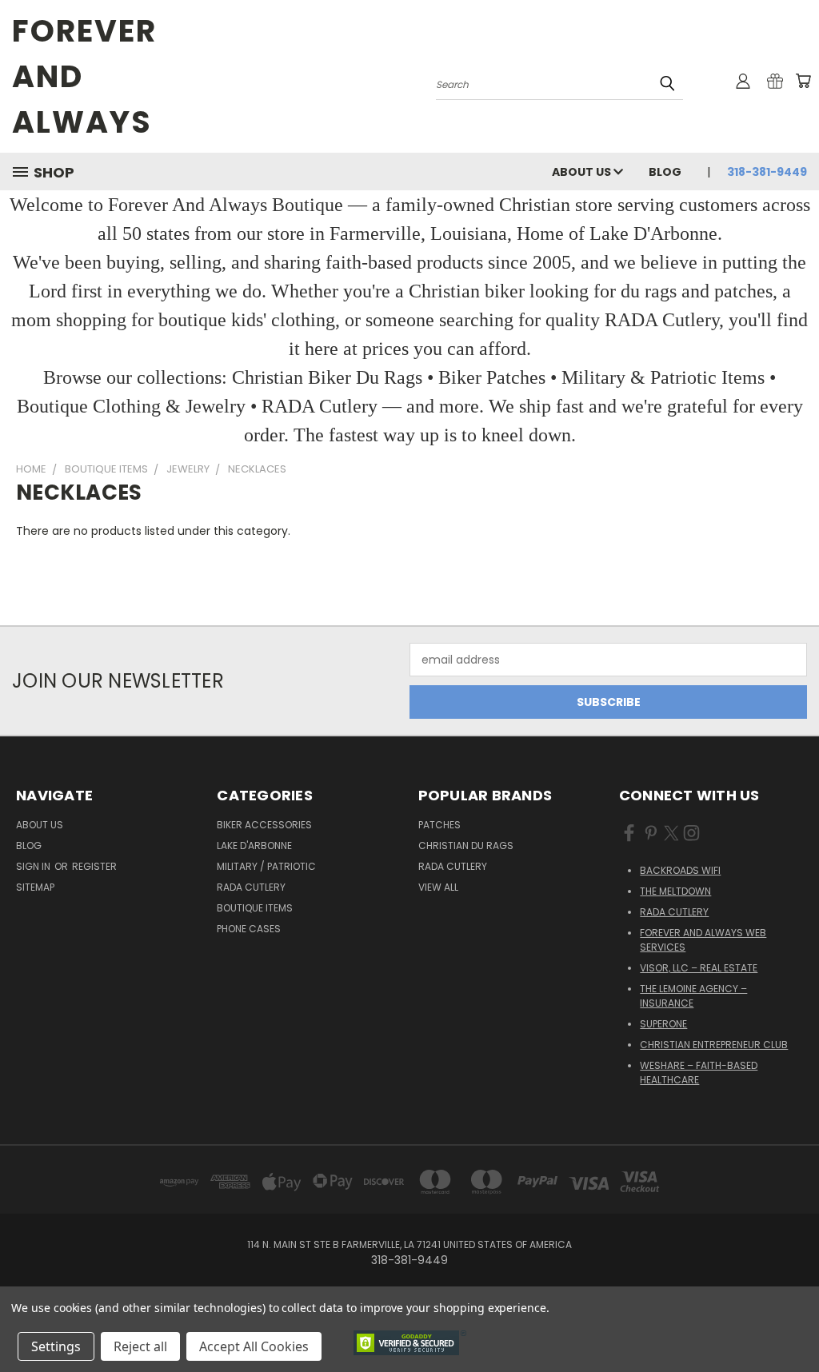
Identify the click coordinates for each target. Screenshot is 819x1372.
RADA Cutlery (251, 887)
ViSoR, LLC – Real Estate (698, 968)
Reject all (140, 1346)
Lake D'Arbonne (254, 845)
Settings (56, 1346)
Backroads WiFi (680, 870)
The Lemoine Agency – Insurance (693, 996)
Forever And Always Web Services (703, 940)
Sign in (34, 866)
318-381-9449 (767, 172)
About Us (582, 172)
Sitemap (35, 887)
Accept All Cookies (254, 1346)
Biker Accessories (264, 825)
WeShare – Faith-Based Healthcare (698, 1073)
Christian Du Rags (465, 845)
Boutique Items (255, 908)
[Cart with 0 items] (803, 81)
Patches (439, 825)
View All (438, 887)
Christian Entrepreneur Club (714, 1044)
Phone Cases (249, 928)
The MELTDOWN (675, 891)
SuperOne (663, 1024)
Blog (665, 172)
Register (94, 866)
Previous (794, 1322)
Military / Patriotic (266, 866)
